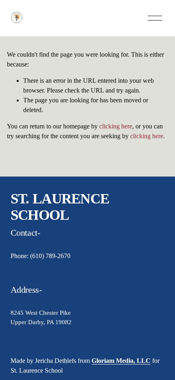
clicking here (115, 126)
